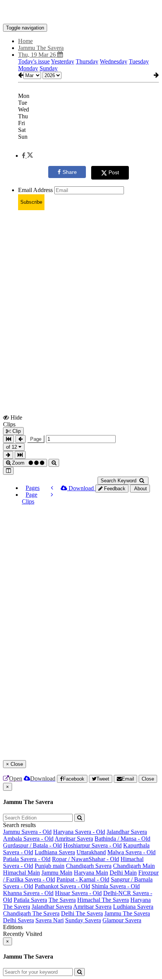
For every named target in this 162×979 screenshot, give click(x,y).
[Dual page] (8, 471)
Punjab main (49, 866)
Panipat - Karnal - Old (83, 879)
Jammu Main (56, 872)
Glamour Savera (121, 920)
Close (148, 779)
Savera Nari (49, 920)
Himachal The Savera (103, 900)
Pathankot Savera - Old (62, 886)
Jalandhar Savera (127, 832)
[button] (27, 155)
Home (25, 41)
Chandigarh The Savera (31, 913)
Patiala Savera (30, 900)
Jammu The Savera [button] (41, 48)
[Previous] (52, 488)
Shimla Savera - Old (116, 886)
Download (81, 488)
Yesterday (62, 61)
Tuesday (139, 61)
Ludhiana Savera (55, 852)
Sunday (49, 68)
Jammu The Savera (127, 913)
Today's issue (34, 61)
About (140, 488)
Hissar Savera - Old (78, 893)
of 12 (12, 447)
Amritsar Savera (74, 838)
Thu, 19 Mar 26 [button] (37, 54)
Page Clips (29, 498)
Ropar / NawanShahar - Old (85, 859)
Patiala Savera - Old (26, 859)
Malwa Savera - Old (131, 852)
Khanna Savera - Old (28, 893)
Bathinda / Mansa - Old (122, 838)
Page (35, 439)
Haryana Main (91, 872)
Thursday (87, 61)
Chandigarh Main (134, 866)
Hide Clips (12, 420)
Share (70, 172)
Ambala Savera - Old (28, 838)
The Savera (62, 900)
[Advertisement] (81, 297)
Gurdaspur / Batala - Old (32, 845)
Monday (28, 68)
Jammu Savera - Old (27, 832)
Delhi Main (123, 872)
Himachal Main (21, 872)
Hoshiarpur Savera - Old (92, 845)
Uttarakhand (91, 852)
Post (114, 172)
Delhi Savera (18, 920)
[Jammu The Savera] (81, 12)
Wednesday (113, 61)
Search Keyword (119, 480)
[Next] (52, 494)
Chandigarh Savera (89, 866)
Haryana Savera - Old (79, 832)
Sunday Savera (83, 920)
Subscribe (31, 202)
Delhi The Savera (82, 913)
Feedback (113, 488)
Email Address (35, 190)
